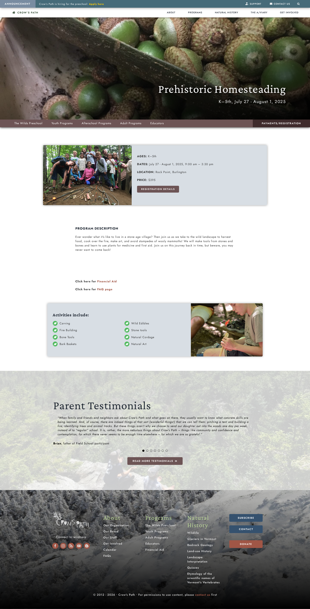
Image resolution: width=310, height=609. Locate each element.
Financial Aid (107, 281)
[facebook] (55, 546)
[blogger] (87, 546)
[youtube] (79, 546)
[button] (298, 4)
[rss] (71, 546)
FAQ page (104, 289)
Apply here (96, 4)
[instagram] (63, 546)
